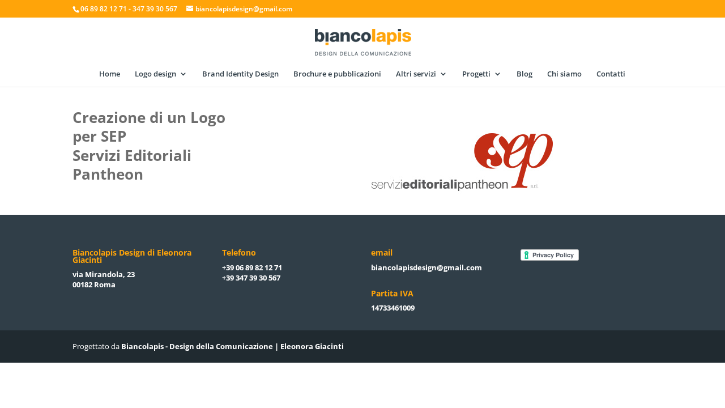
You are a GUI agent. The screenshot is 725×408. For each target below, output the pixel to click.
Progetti (476, 74)
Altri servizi (416, 74)
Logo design (155, 74)
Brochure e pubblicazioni (337, 74)
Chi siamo (564, 74)
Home (109, 74)
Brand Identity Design (240, 74)
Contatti (610, 74)
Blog (524, 74)
